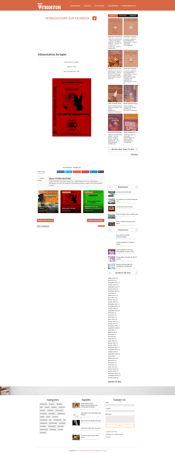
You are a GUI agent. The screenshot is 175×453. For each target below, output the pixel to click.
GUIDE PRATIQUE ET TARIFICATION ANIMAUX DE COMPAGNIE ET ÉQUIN (89, 405)
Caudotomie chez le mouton (124, 207)
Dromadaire (43, 413)
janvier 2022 (112, 302)
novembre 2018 (113, 375)
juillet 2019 (111, 358)
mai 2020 (111, 336)
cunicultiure (59, 57)
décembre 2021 (113, 304)
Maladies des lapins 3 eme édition (47, 207)
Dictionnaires (59, 410)
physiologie (62, 423)
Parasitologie (43, 423)
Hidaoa (48, 416)
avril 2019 (111, 364)
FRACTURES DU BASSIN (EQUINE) (91, 421)
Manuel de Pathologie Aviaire (115, 132)
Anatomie (51, 404)
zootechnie (43, 432)
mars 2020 (111, 341)
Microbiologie (57, 420)
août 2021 (111, 312)
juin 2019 (111, 360)
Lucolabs (103, 450)
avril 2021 (111, 317)
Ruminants (75, 6)
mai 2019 (111, 362)
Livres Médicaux (128, 6)
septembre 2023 (113, 287)
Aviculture (99, 6)
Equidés (87, 6)
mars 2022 (111, 297)
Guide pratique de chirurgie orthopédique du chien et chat (131, 132)
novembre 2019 (113, 349)
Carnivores (113, 6)
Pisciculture (43, 426)
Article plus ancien (95, 220)
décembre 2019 (113, 347)
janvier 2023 (112, 289)
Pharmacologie (53, 423)
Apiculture (59, 404)
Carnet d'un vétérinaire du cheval (91, 428)
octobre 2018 (112, 377)
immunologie (43, 420)
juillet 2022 (111, 295)
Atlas (41, 407)
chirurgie (42, 410)
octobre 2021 (112, 308)
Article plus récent (45, 220)
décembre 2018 (113, 373)
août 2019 (111, 356)
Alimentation (52, 57)
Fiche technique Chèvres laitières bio (127, 214)
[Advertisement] (71, 37)
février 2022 (112, 300)
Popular (113, 15)
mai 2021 (111, 315)
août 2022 (111, 293)
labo (50, 420)
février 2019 (112, 369)
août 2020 (111, 330)
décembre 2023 (113, 282)
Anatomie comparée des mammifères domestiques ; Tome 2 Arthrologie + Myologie (131, 68)
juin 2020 (111, 334)
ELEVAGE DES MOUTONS (123, 192)
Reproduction (51, 426)
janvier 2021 (112, 323)
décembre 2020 (113, 325)
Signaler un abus (114, 382)
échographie (52, 413)
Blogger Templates (93, 450)
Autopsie (47, 407)
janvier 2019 (112, 371)
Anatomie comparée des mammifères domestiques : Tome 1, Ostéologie (131, 37)
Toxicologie (53, 429)
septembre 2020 (113, 328)
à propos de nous (111, 431)
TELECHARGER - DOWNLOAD (72, 167)
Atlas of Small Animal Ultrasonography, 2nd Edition (115, 103)
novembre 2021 (113, 306)
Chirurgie (133, 15)
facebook (101, 226)
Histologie (55, 416)
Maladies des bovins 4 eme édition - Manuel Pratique (115, 68)
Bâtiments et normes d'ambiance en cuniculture (92, 207)
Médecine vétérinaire (115, 37)
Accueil (108, 437)
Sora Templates (81, 450)
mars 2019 (111, 367)
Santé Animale (44, 429)
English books (61, 413)
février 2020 (112, 343)
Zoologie (60, 429)
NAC (64, 420)
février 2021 (112, 321)
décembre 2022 (113, 291)
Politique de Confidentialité (114, 434)
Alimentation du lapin (68, 208)
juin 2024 (111, 280)
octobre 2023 (112, 284)
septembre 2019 (113, 354)
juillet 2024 (111, 278)
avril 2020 (111, 338)
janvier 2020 (112, 345)
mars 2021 (111, 319)
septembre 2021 (113, 310)
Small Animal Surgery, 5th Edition (131, 103)
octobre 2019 (112, 352)
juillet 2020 (111, 332)
